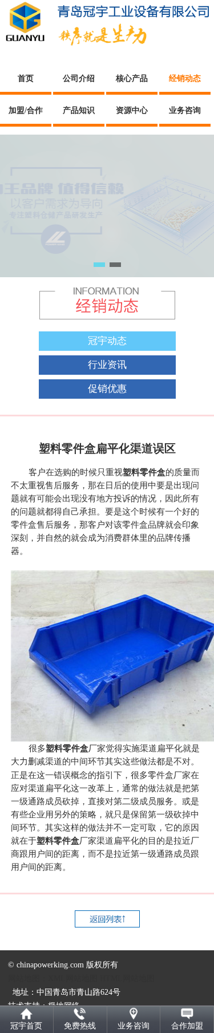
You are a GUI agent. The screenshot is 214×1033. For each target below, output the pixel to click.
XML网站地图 (73, 978)
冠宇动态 (107, 340)
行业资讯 (107, 364)
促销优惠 (107, 388)
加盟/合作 (26, 110)
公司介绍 (79, 78)
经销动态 (185, 78)
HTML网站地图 (127, 978)
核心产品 (132, 78)
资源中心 (132, 110)
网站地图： (28, 978)
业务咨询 (185, 110)
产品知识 (79, 110)
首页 (26, 78)
